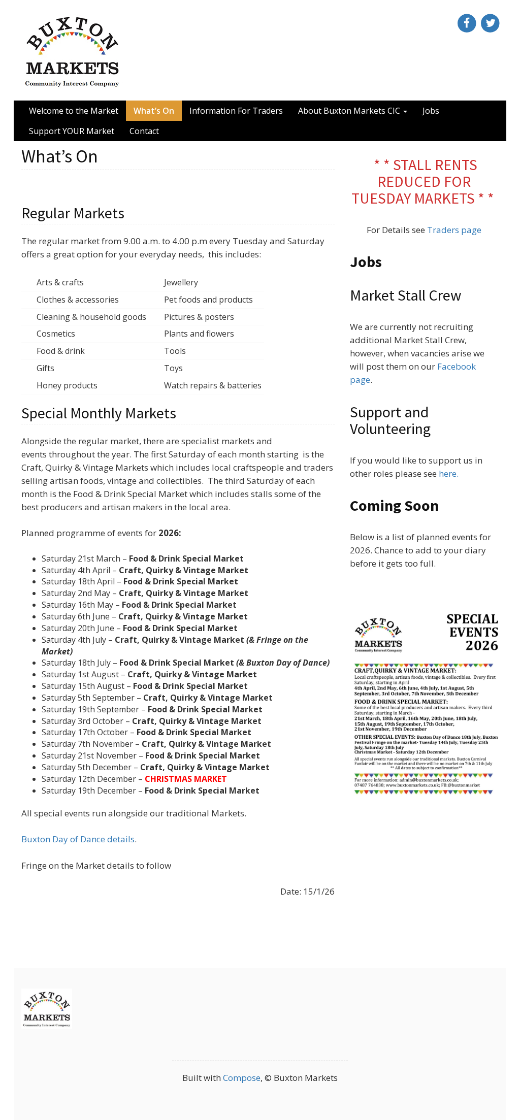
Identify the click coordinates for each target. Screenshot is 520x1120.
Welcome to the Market (73, 110)
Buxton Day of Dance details (78, 839)
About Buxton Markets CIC (350, 110)
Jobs (430, 110)
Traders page (454, 230)
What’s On (154, 110)
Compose (242, 1077)
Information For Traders (236, 110)
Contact (144, 131)
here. (449, 473)
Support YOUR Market (71, 131)
